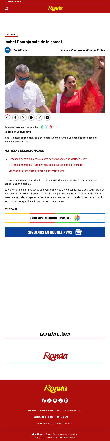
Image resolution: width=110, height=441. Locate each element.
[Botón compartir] (7, 117)
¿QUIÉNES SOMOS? (44, 423)
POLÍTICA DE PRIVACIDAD (69, 411)
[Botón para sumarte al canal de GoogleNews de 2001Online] (55, 232)
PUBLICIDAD (62, 417)
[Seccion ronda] (55, 361)
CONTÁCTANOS (64, 423)
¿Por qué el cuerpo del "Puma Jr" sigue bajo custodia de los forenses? (46, 164)
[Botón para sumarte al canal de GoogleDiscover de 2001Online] (55, 218)
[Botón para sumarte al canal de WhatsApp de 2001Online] (41, 127)
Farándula (11, 35)
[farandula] (55, 8)
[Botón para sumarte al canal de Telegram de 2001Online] (46, 127)
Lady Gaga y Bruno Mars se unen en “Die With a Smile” (37, 170)
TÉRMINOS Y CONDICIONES (40, 411)
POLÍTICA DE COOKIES (42, 417)
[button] (15, 117)
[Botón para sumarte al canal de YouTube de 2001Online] (51, 127)
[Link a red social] (44, 400)
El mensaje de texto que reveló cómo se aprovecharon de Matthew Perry (48, 159)
